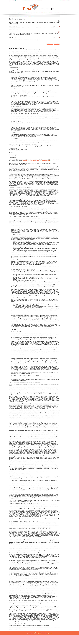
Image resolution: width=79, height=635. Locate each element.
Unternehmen (19, 16)
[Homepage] (39, 6)
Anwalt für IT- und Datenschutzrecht (43, 627)
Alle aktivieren (57, 43)
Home (15, 16)
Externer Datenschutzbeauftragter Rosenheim (17, 627)
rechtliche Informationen (26, 16)
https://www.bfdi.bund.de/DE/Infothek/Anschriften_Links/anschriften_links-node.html (36, 160)
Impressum (61, 0)
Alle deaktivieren (50, 43)
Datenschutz (67, 0)
